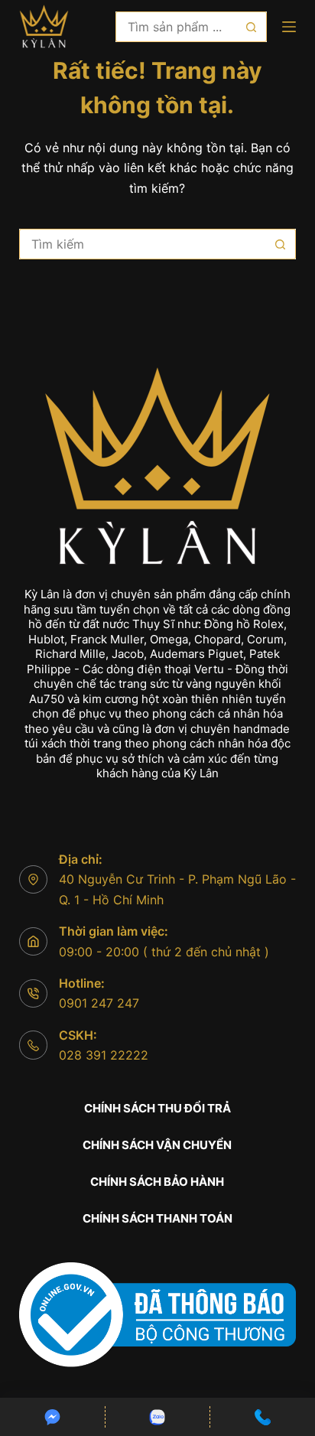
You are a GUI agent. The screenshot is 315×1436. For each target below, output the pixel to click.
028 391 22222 (103, 1055)
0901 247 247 (99, 1003)
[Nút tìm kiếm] (251, 26)
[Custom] (52, 1417)
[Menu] (289, 27)
